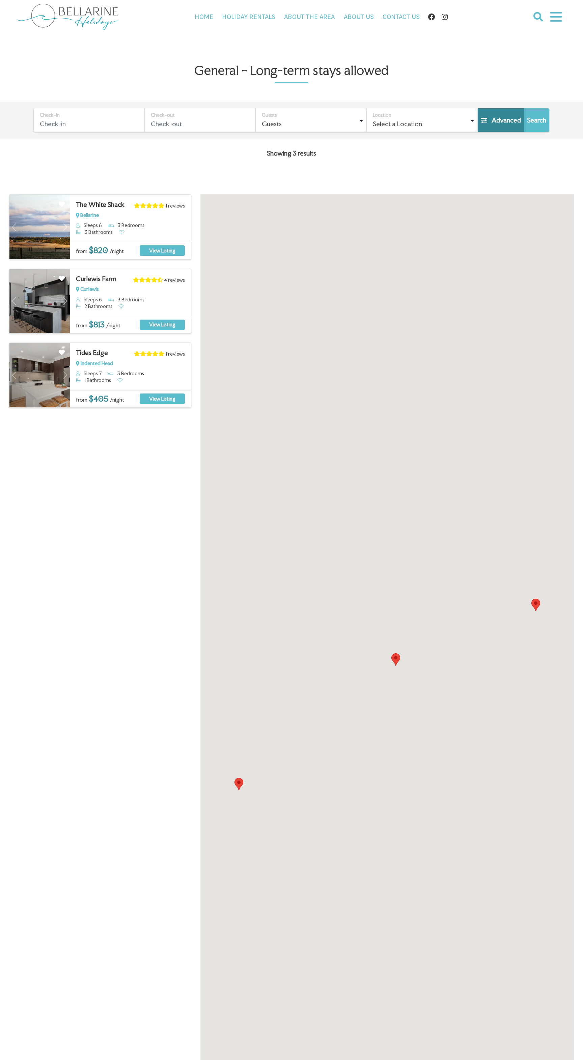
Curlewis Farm (96, 279)
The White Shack (100, 204)
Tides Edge (92, 353)
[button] (395, 659)
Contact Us (401, 17)
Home (204, 17)
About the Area (309, 17)
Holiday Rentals (248, 17)
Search (536, 120)
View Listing (162, 251)
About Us (359, 17)
